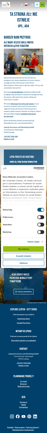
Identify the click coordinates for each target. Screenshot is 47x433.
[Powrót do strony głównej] (6, 4)
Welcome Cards (24, 386)
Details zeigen (34, 242)
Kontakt (10, 427)
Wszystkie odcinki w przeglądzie (23, 340)
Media (23, 405)
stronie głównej (17, 92)
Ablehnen (24, 263)
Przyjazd (23, 381)
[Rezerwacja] (42, 4)
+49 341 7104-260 (23, 363)
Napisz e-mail (23, 365)
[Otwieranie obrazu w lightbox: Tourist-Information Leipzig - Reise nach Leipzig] (23, 62)
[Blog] (22, 4)
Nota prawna (20, 427)
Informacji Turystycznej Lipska (22, 104)
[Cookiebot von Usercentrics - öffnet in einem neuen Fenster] (33, 168)
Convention (23, 407)
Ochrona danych (32, 427)
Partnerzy (23, 402)
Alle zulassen (23, 249)
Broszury (23, 384)
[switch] (40, 217)
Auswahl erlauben (23, 256)
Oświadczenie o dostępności (23, 430)
